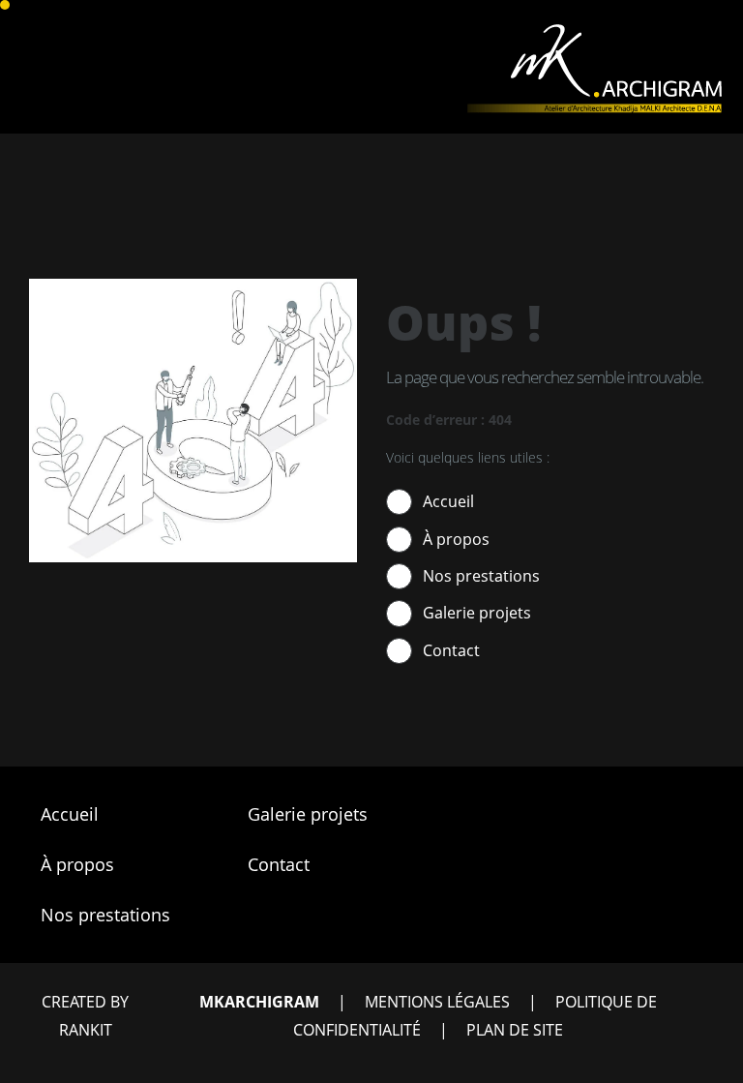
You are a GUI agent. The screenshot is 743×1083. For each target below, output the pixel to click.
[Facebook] (554, 914)
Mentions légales (437, 1001)
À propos (456, 539)
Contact (451, 650)
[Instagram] (603, 914)
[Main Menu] (17, 67)
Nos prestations (481, 576)
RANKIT (85, 1029)
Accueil (448, 501)
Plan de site (514, 1029)
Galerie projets (477, 612)
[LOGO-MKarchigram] (592, 28)
